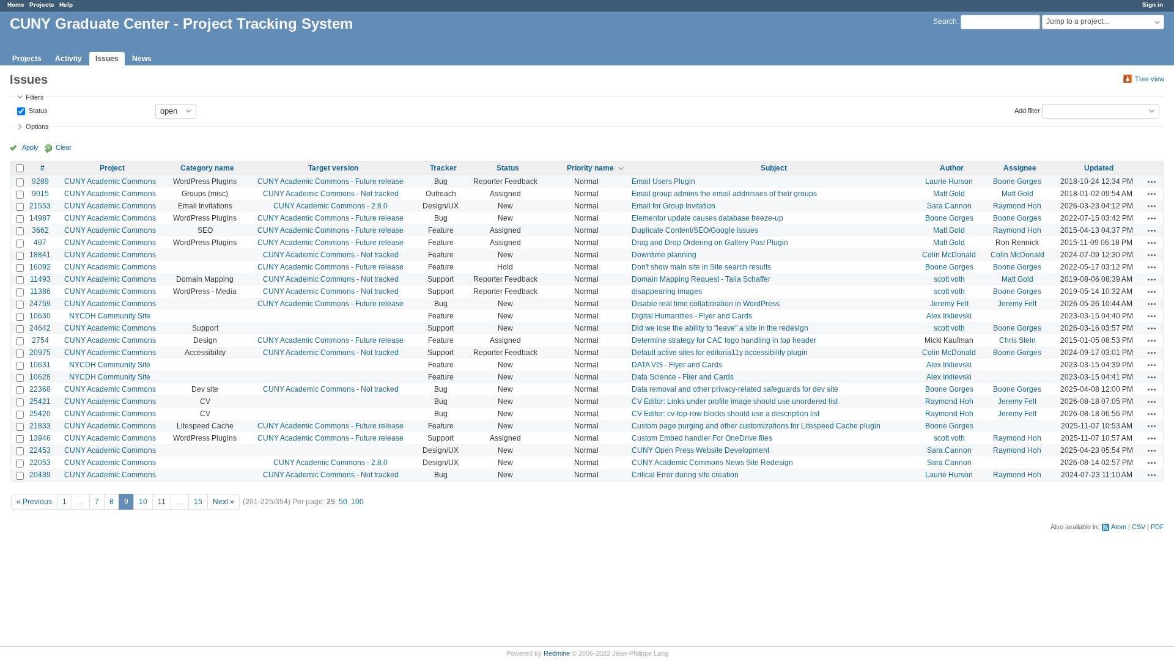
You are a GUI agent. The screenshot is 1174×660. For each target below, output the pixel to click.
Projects (41, 4)
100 (357, 501)
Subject (774, 168)
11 (162, 501)
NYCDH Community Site (109, 316)
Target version (333, 168)
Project (112, 168)
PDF (1157, 526)
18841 (40, 255)
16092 (40, 267)
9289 (40, 181)
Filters (35, 97)
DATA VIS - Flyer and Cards (677, 365)
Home (15, 4)
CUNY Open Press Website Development (700, 450)
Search (945, 21)
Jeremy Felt (949, 303)
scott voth (949, 279)
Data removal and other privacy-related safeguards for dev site (735, 389)
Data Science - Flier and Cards (683, 377)
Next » (223, 501)
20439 (40, 475)
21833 (40, 426)
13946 (40, 438)
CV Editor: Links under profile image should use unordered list (735, 401)
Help (66, 4)
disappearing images (667, 291)
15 (198, 501)
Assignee (1019, 168)
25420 (40, 413)
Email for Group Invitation (673, 206)
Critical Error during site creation (685, 475)
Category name (207, 168)
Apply (30, 147)
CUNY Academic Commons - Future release (330, 181)
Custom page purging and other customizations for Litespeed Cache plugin (756, 426)
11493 (40, 279)
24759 (40, 303)
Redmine (557, 653)
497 (40, 242)
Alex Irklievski (949, 316)
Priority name (590, 168)
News (142, 58)
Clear (64, 147)
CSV (1138, 526)
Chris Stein (1017, 340)
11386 (40, 291)
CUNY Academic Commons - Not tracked (331, 193)
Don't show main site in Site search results (701, 267)
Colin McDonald (949, 255)
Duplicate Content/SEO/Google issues (695, 230)
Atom (1118, 526)
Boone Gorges (1017, 181)
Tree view (1149, 78)
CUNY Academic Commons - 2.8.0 (330, 206)
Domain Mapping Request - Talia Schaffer (701, 279)
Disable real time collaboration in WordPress (706, 303)
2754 (40, 340)
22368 (40, 389)
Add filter (1027, 110)
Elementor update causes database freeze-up (707, 218)
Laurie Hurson (949, 181)
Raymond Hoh (1017, 206)
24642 (40, 328)
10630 (40, 316)
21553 (40, 206)
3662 (40, 230)
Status (37, 110)
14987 (40, 218)
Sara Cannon (949, 206)
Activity (68, 58)
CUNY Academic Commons (110, 181)
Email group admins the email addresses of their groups (724, 193)
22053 (40, 462)
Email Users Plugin (663, 181)
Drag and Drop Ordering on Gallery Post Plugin (710, 242)
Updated (1098, 168)
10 (143, 501)
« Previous (34, 501)
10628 (40, 377)
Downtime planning (664, 255)
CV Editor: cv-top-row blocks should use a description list (725, 413)
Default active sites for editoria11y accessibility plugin (720, 352)
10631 (40, 365)
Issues (107, 58)
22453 (40, 450)
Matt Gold (949, 193)
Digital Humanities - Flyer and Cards (692, 316)
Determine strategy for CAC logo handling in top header (724, 340)
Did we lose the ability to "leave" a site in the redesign (720, 328)
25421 (40, 401)
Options (37, 126)
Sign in (1152, 4)
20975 (40, 352)
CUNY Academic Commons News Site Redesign (712, 462)
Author (952, 168)
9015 (40, 193)
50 (343, 501)
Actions (1152, 181)
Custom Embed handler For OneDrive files (702, 438)
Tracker (443, 168)
